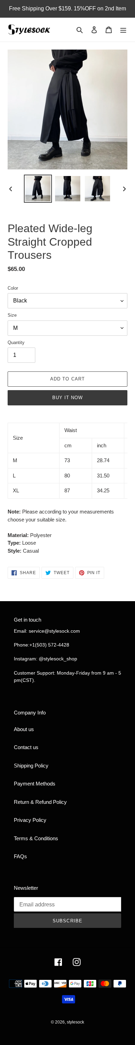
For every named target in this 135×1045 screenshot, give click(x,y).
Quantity (16, 342)
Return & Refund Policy (40, 802)
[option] (38, 188)
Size (12, 315)
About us (24, 729)
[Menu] (123, 29)
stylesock (75, 1022)
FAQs (20, 856)
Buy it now (67, 397)
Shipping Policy (31, 766)
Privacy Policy (30, 820)
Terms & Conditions (36, 838)
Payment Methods (34, 784)
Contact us (26, 747)
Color (13, 288)
